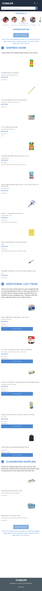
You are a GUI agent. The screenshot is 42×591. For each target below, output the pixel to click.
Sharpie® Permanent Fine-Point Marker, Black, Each (18, 271)
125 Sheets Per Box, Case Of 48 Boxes (10, 493)
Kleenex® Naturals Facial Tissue (11, 490)
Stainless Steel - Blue (6, 215)
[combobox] (18, 8)
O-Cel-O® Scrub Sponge (9, 127)
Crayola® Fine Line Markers (10, 73)
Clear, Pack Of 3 (5, 188)
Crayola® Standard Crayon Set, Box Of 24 (15, 156)
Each (2, 273)
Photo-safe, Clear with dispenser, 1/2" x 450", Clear (13, 352)
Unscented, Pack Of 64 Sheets (8, 384)
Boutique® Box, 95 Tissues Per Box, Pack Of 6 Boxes (14, 518)
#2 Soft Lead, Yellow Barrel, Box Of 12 (10, 102)
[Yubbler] (7, 3)
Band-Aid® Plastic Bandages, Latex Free (14, 317)
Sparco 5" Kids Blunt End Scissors (12, 213)
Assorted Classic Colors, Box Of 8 (9, 75)
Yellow (2, 244)
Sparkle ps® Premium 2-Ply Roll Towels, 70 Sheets (18, 414)
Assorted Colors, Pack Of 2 (7, 129)
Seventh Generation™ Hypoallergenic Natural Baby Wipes (20, 382)
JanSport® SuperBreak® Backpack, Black (15, 447)
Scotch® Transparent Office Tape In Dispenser (16, 349)
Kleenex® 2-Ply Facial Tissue (10, 515)
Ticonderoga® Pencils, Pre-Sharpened (14, 100)
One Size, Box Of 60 (6, 319)
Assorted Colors (5, 158)
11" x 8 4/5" (3, 416)
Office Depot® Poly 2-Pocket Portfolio (14, 242)
